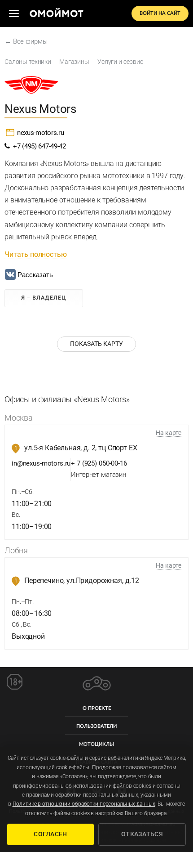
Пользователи (96, 726)
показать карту (96, 343)
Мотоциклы (96, 744)
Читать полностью (35, 254)
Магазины (74, 61)
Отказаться (142, 834)
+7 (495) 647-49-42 (38, 146)
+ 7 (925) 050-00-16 (99, 463)
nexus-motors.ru (40, 133)
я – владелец (43, 297)
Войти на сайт (160, 13)
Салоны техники (27, 61)
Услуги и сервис (120, 61)
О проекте (97, 708)
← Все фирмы (25, 41)
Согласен (50, 834)
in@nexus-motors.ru (41, 463)
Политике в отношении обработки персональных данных (84, 804)
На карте (168, 432)
